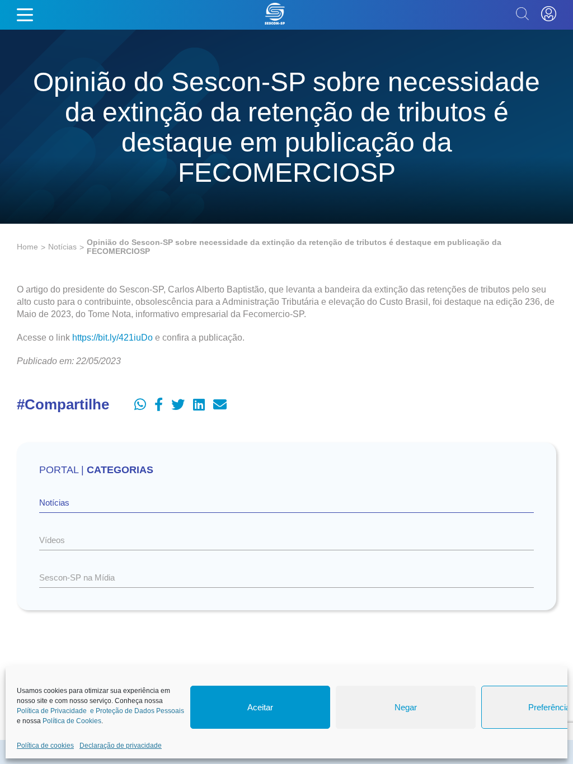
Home (27, 246)
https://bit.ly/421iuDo (112, 337)
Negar (405, 707)
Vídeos (52, 540)
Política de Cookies (72, 721)
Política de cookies (45, 745)
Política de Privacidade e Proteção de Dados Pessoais (100, 711)
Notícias (62, 246)
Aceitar (260, 707)
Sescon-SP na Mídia (77, 577)
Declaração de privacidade (120, 745)
